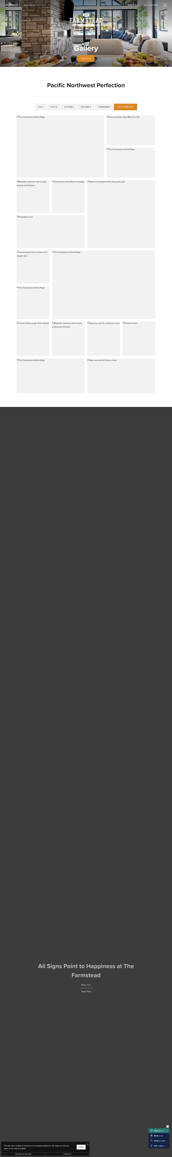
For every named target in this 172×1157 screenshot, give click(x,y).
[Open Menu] (165, 5)
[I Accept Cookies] (87, 1144)
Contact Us (67, 1154)
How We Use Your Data (23, 1154)
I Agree (81, 1147)
